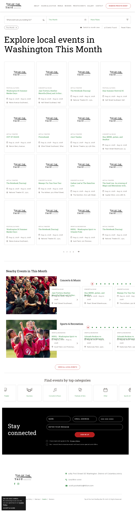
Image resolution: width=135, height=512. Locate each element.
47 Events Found (110, 27)
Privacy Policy (75, 441)
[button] (67, 367)
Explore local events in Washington (53, 44)
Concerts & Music (70, 280)
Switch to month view (90, 28)
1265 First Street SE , (95, 474)
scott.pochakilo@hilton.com (81, 486)
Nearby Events (26, 271)
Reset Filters (126, 27)
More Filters (95, 20)
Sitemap (37, 499)
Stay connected (22, 429)
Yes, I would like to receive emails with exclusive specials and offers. (73, 444)
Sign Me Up (85, 435)
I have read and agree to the (59, 441)
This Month (53, 20)
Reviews (51, 499)
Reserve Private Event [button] (118, 6)
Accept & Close (9, 508)
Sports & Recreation (71, 324)
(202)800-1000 (75, 480)
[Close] (15, 27)
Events (44, 499)
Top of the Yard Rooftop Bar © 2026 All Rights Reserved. (103, 499)
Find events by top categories (67, 380)
